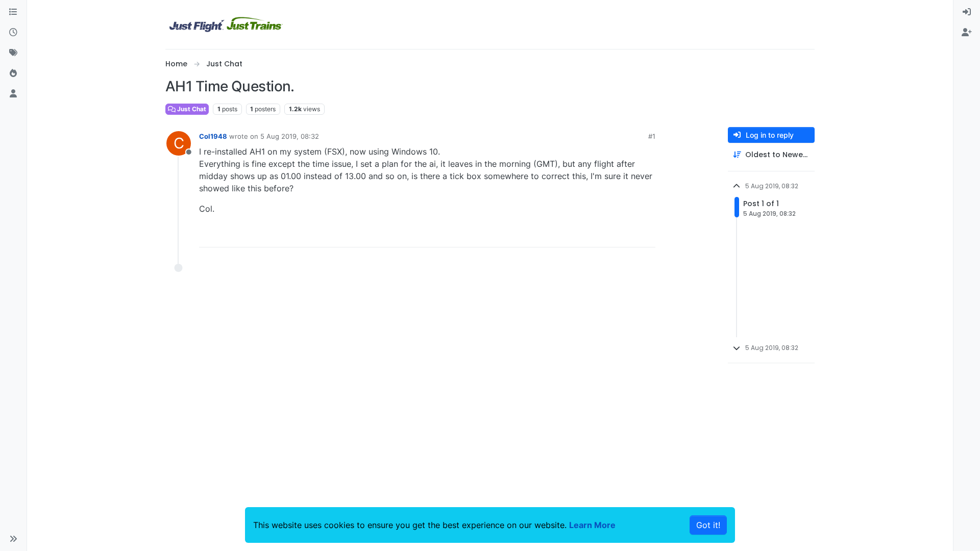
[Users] (13, 94)
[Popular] (13, 73)
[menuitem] (967, 12)
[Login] (967, 12)
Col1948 (213, 136)
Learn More (592, 525)
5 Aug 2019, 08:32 (289, 136)
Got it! (708, 525)
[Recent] (13, 32)
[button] (13, 539)
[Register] (967, 32)
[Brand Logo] (226, 24)
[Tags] (13, 53)
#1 (651, 136)
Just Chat (191, 109)
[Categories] (13, 12)
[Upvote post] (629, 235)
